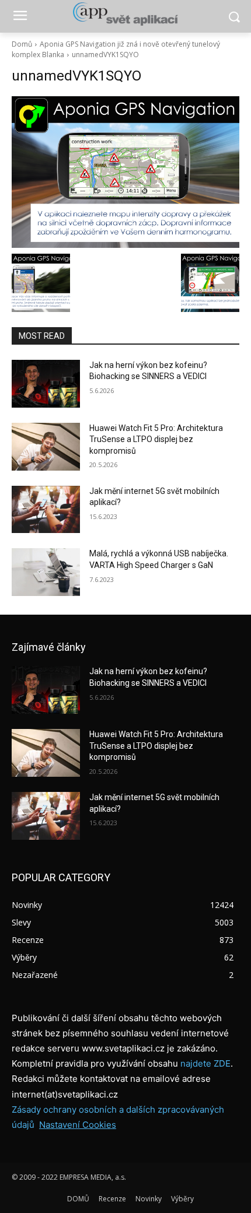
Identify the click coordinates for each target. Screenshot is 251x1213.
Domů (22, 44)
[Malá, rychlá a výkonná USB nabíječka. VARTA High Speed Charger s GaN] (46, 572)
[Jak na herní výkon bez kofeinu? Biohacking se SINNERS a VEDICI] (46, 384)
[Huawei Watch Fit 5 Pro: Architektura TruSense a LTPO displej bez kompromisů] (46, 447)
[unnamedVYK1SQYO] (125, 172)
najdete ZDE (205, 1063)
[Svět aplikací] (125, 14)
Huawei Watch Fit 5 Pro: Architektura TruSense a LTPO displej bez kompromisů (156, 439)
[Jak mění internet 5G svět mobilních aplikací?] (46, 510)
